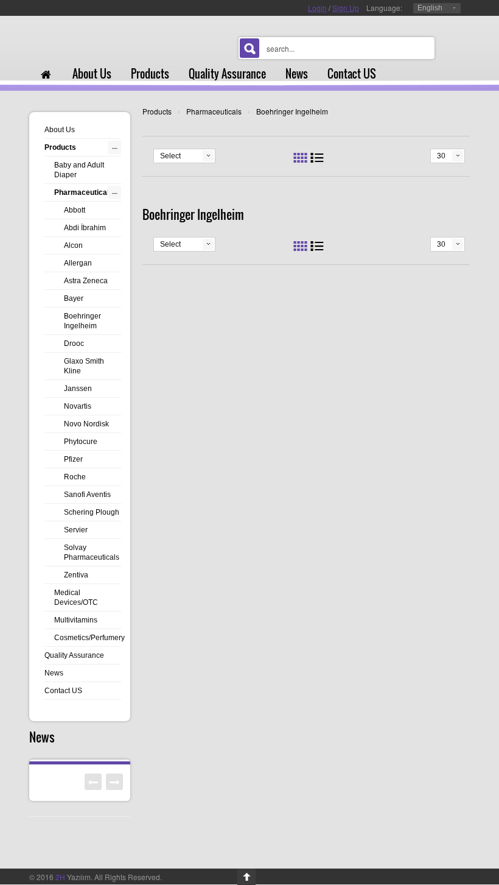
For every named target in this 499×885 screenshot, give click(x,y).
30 (441, 156)
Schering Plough (91, 512)
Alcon (73, 245)
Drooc (74, 343)
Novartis (77, 406)
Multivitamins (75, 620)
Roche (75, 477)
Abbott (74, 210)
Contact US (63, 690)
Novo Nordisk (86, 424)
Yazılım (73, 877)
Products (157, 111)
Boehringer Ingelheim (292, 111)
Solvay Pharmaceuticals (91, 552)
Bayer (73, 298)
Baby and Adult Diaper (79, 170)
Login (317, 7)
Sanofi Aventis (87, 494)
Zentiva (76, 575)
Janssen (78, 388)
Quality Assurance (74, 655)
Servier (76, 530)
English (429, 8)
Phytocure (80, 441)
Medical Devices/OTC (76, 597)
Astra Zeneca (86, 281)
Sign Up (345, 7)
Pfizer (73, 459)
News (53, 673)
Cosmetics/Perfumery (89, 637)
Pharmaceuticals (214, 111)
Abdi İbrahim (85, 228)
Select (170, 156)
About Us (59, 129)
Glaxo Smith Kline (84, 366)
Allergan (78, 263)
